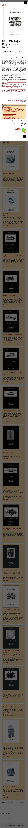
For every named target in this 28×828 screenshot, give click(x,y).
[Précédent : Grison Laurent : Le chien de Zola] (3, 4)
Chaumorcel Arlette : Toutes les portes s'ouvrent (13, 110)
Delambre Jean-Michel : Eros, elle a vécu (11, 108)
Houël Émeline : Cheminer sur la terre (11, 118)
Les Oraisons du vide (7, 107)
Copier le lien (22, 101)
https (3, 82)
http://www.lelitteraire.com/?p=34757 (17, 89)
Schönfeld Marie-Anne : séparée (9, 114)
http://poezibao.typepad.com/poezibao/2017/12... (13, 91)
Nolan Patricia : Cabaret (8, 115)
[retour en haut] (25, 132)
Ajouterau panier (18, 129)
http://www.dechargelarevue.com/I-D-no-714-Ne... (13, 86)
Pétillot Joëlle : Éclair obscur (9, 117)
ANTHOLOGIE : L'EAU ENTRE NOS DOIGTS (12, 116)
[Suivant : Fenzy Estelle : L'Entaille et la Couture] (5, 4)
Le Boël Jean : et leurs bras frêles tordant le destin (13, 109)
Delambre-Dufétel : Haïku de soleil (10, 111)
